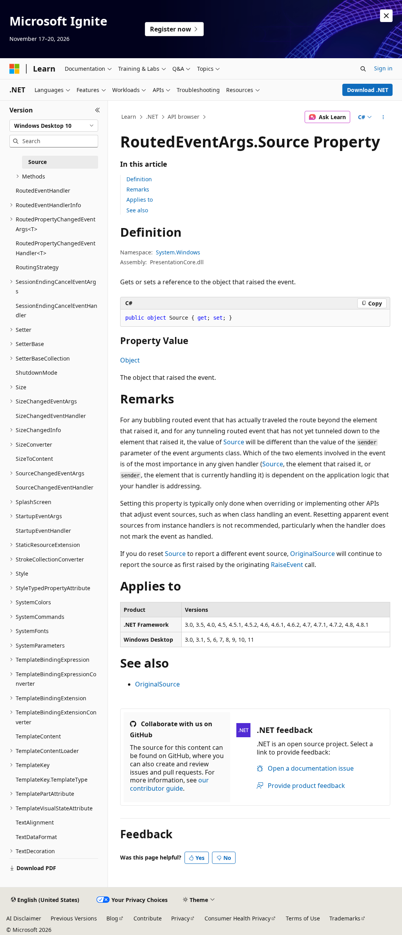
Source (233, 442)
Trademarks (344, 918)
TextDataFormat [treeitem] (36, 837)
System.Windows (178, 252)
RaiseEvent (287, 564)
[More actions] (383, 117)
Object (130, 360)
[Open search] (363, 69)
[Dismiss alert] (386, 15)
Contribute (147, 918)
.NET (152, 116)
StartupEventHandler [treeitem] (43, 530)
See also (137, 210)
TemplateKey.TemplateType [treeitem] (52, 779)
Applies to (139, 199)
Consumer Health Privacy (237, 918)
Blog (112, 918)
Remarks (137, 189)
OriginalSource (312, 553)
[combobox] (53, 126)
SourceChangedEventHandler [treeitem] (54, 487)
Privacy (180, 918)
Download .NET (367, 90)
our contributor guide (169, 784)
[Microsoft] (14, 69)
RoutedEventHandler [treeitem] (43, 190)
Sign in (383, 68)
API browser (183, 116)
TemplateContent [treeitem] (38, 736)
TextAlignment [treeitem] (35, 822)
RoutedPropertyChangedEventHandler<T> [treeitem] (55, 248)
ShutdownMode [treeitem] (36, 372)
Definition (139, 179)
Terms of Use (303, 918)
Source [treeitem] (37, 162)
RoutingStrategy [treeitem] (37, 267)
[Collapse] (97, 110)
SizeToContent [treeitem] (34, 458)
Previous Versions (74, 918)
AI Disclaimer (23, 918)
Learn (128, 116)
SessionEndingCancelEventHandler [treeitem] (56, 310)
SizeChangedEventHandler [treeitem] (51, 416)
